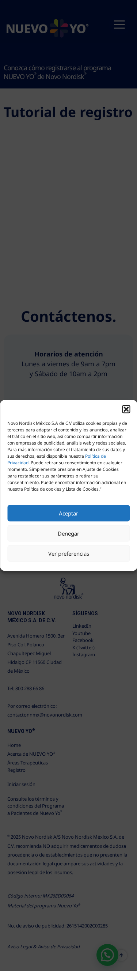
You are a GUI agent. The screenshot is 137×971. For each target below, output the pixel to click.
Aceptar (68, 513)
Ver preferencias (68, 553)
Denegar (68, 533)
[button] (126, 409)
